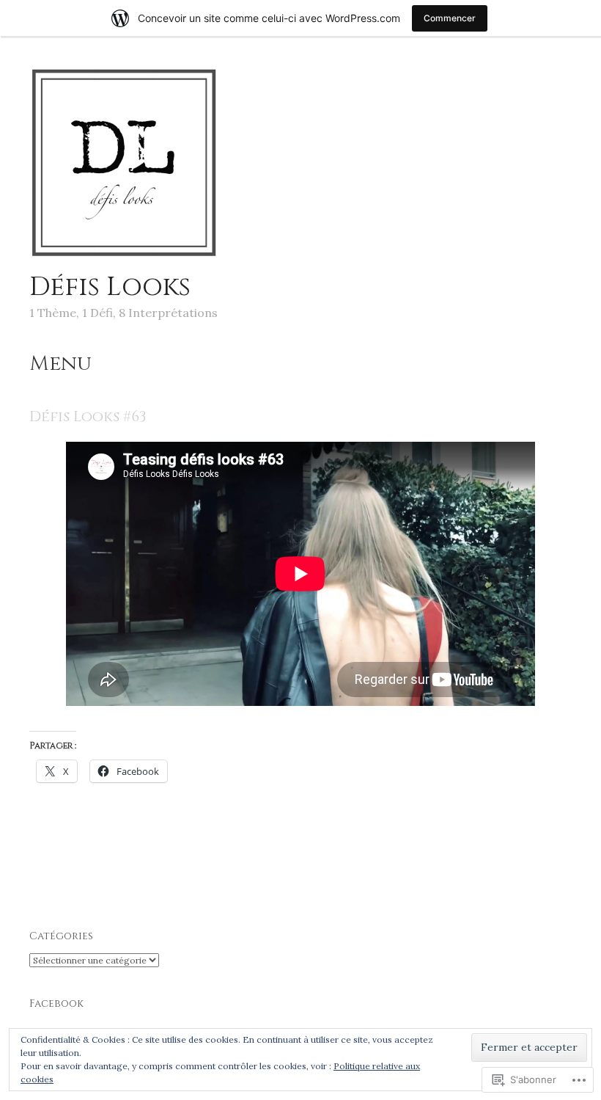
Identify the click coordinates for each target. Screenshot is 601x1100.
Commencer (450, 17)
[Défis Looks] (124, 255)
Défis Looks (110, 287)
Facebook (56, 1003)
